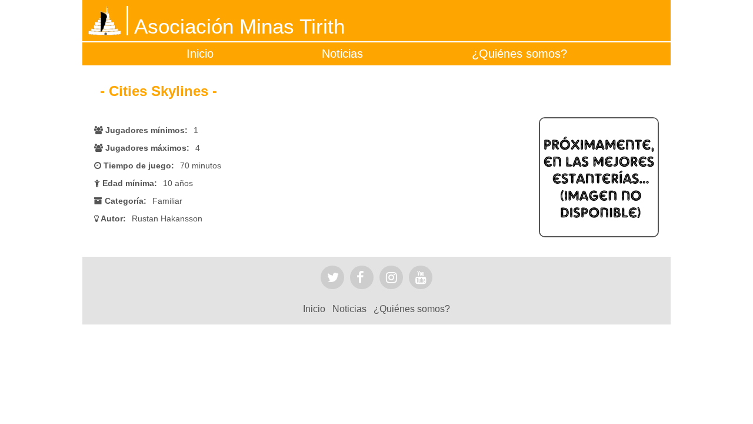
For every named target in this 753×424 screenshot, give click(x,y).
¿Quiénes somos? (519, 53)
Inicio (200, 53)
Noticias (342, 53)
